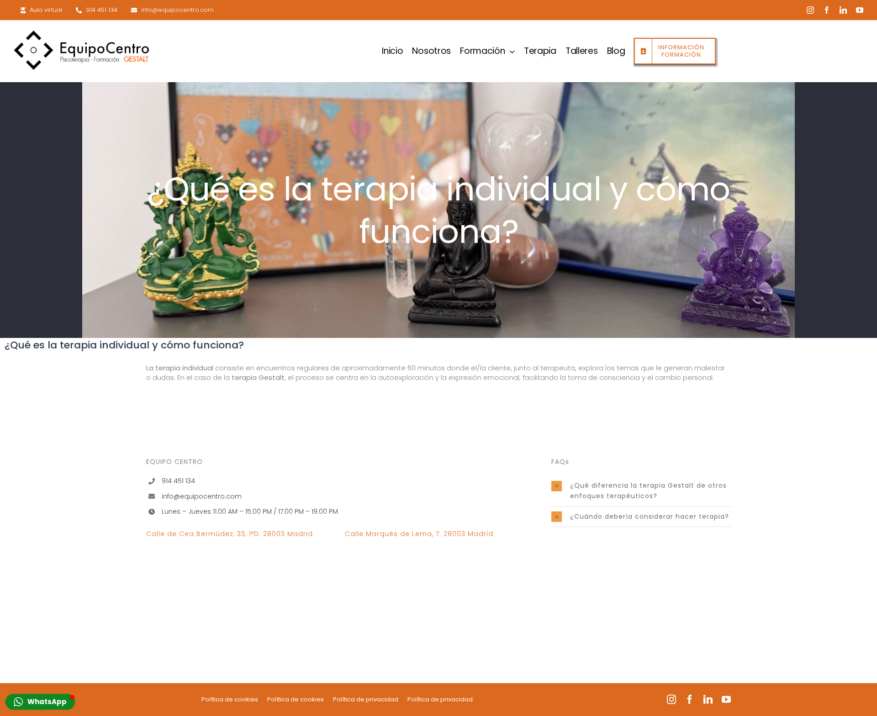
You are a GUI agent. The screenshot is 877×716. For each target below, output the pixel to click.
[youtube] (859, 10)
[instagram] (810, 10)
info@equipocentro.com (202, 496)
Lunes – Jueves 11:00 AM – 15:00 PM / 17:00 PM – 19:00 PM (250, 511)
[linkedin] (843, 10)
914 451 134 (178, 480)
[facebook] (826, 10)
